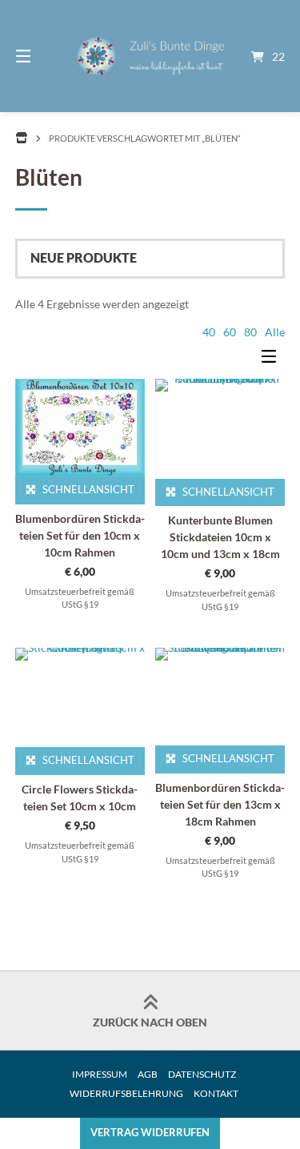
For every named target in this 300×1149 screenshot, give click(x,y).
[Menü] (42, 56)
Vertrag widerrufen (150, 1133)
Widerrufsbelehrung (126, 1093)
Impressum (99, 1074)
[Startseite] (150, 56)
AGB (148, 1074)
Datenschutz (202, 1074)
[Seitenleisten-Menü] (273, 359)
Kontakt (216, 1093)
